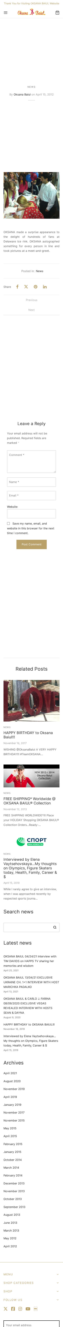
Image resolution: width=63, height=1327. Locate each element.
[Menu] (6, 13)
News (31, 86)
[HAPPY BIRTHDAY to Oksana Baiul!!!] (31, 701)
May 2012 (10, 1238)
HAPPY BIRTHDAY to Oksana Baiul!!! (28, 735)
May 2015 (10, 1128)
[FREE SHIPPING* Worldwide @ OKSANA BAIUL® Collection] (31, 776)
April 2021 (10, 1073)
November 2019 (14, 1089)
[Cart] (57, 13)
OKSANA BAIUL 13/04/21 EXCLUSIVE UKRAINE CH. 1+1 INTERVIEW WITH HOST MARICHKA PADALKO (31, 982)
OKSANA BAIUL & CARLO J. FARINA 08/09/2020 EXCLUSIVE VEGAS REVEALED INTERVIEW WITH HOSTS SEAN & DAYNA (28, 1006)
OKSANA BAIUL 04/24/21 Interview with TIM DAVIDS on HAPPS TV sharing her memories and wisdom (30, 961)
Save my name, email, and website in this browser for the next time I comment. (30, 528)
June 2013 (10, 1222)
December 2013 (14, 1183)
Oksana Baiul (22, 94)
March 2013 (11, 1230)
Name (14, 482)
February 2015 (13, 1144)
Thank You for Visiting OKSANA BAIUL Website (31, 3)
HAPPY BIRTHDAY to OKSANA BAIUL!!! (29, 1024)
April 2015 (10, 1136)
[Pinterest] (35, 287)
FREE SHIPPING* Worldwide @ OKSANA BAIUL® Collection (29, 801)
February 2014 (13, 1175)
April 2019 (10, 1097)
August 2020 (12, 1081)
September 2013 (14, 1207)
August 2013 (12, 1214)
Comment (16, 455)
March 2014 (11, 1167)
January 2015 (12, 1152)
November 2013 (14, 1191)
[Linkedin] (45, 287)
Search (55, 927)
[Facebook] (17, 287)
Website (12, 506)
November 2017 (14, 1112)
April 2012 (10, 1246)
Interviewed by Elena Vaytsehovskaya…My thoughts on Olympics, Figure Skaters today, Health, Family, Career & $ (30, 868)
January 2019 (12, 1104)
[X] (26, 287)
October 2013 (13, 1199)
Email (14, 495)
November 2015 (14, 1120)
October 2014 (13, 1160)
